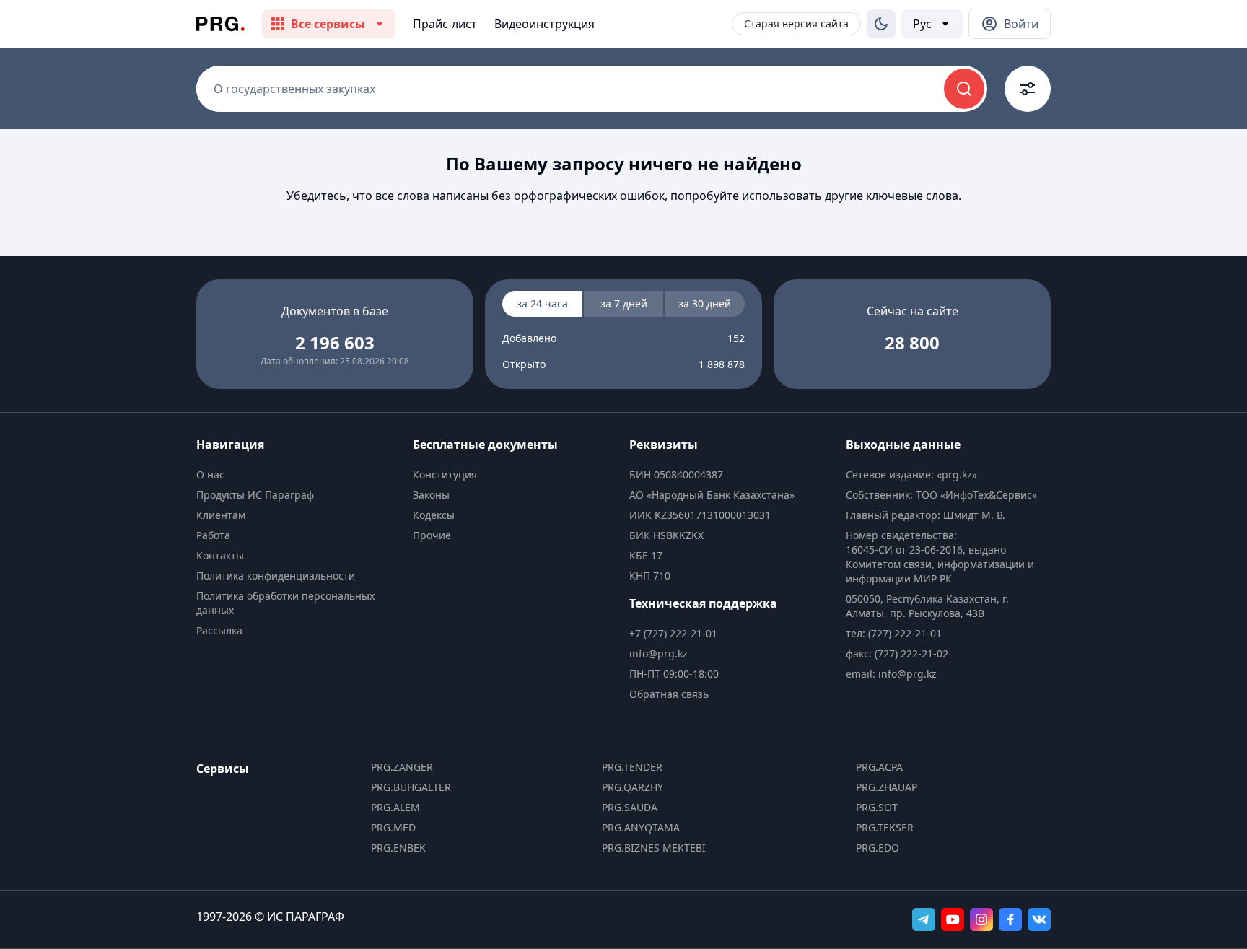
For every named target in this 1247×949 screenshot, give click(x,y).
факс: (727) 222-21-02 (897, 653)
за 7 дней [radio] (623, 303)
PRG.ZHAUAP (886, 787)
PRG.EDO (877, 847)
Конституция (445, 474)
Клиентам (220, 515)
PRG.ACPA (879, 767)
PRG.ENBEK (398, 847)
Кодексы (434, 515)
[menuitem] (298, 475)
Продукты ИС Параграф (255, 495)
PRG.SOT (877, 807)
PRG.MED (393, 827)
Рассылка (219, 630)
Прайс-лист (445, 24)
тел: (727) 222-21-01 (894, 633)
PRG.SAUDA (629, 807)
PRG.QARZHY (632, 787)
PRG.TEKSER (885, 827)
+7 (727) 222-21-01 (673, 633)
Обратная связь (669, 694)
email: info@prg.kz (891, 674)
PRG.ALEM (395, 807)
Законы (431, 495)
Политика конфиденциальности (275, 575)
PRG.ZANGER (402, 767)
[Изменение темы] (881, 23)
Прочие (432, 535)
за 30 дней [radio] (704, 303)
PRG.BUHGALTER (411, 787)
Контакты (220, 555)
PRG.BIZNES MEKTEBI (654, 847)
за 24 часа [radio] (542, 303)
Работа (213, 535)
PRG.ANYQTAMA (641, 827)
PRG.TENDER (632, 767)
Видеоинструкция (544, 24)
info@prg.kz (658, 653)
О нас (210, 474)
